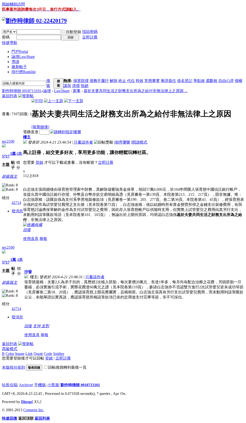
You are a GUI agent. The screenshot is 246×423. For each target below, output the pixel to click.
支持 (37, 326)
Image (20, 354)
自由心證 (226, 81)
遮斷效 (211, 81)
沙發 (28, 272)
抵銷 (84, 86)
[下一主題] (73, 101)
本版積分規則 (13, 367)
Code (48, 354)
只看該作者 (83, 142)
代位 (131, 81)
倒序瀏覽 (122, 142)
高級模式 (9, 349)
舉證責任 (168, 81)
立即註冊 (90, 37)
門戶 (20, 52)
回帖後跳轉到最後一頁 (67, 367)
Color (10, 354)
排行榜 (24, 72)
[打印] (37, 101)
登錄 (39, 162)
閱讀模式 (139, 142)
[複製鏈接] (40, 127)
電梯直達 (30, 132)
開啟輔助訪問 (13, 4)
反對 (45, 326)
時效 (139, 81)
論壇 (23, 57)
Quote (38, 354)
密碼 (6, 37)
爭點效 (199, 81)
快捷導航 (9, 43)
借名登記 (184, 81)
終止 (122, 81)
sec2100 (8, 141)
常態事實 (152, 81)
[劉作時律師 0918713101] (34, 21)
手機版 (40, 385)
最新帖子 (19, 67)
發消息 (17, 211)
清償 (76, 86)
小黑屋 (53, 385)
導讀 (15, 62)
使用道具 (30, 239)
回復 (27, 230)
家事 (76, 91)
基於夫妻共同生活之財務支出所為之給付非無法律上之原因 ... (135, 91)
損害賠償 (81, 81)
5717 (6, 156)
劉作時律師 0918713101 (21, 91)
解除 (113, 81)
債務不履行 (99, 81)
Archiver (25, 385)
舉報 (43, 239)
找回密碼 (90, 32)
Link (29, 354)
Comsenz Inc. (33, 410)
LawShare (62, 91)
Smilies (58, 354)
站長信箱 (9, 385)
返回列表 (9, 96)
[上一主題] (53, 101)
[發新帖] (26, 96)
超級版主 (9, 176)
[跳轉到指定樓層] (65, 132)
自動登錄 (73, 32)
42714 (16, 203)
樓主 (27, 137)
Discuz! (27, 402)
